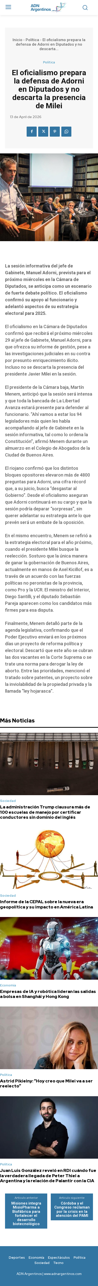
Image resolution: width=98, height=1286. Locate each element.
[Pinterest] (55, 132)
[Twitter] (43, 132)
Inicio (17, 40)
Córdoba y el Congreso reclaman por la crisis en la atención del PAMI (72, 1209)
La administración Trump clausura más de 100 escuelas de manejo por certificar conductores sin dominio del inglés (45, 812)
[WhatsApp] (66, 132)
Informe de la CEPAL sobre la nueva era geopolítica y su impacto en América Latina (46, 904)
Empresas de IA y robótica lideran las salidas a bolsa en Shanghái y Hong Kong (48, 994)
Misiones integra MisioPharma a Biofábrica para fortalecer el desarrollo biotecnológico (26, 1213)
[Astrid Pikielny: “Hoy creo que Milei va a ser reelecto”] (49, 1037)
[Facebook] (32, 132)
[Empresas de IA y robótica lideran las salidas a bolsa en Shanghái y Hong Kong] (49, 948)
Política (32, 40)
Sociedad (8, 800)
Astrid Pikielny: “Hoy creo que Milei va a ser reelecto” (46, 1083)
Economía (8, 985)
